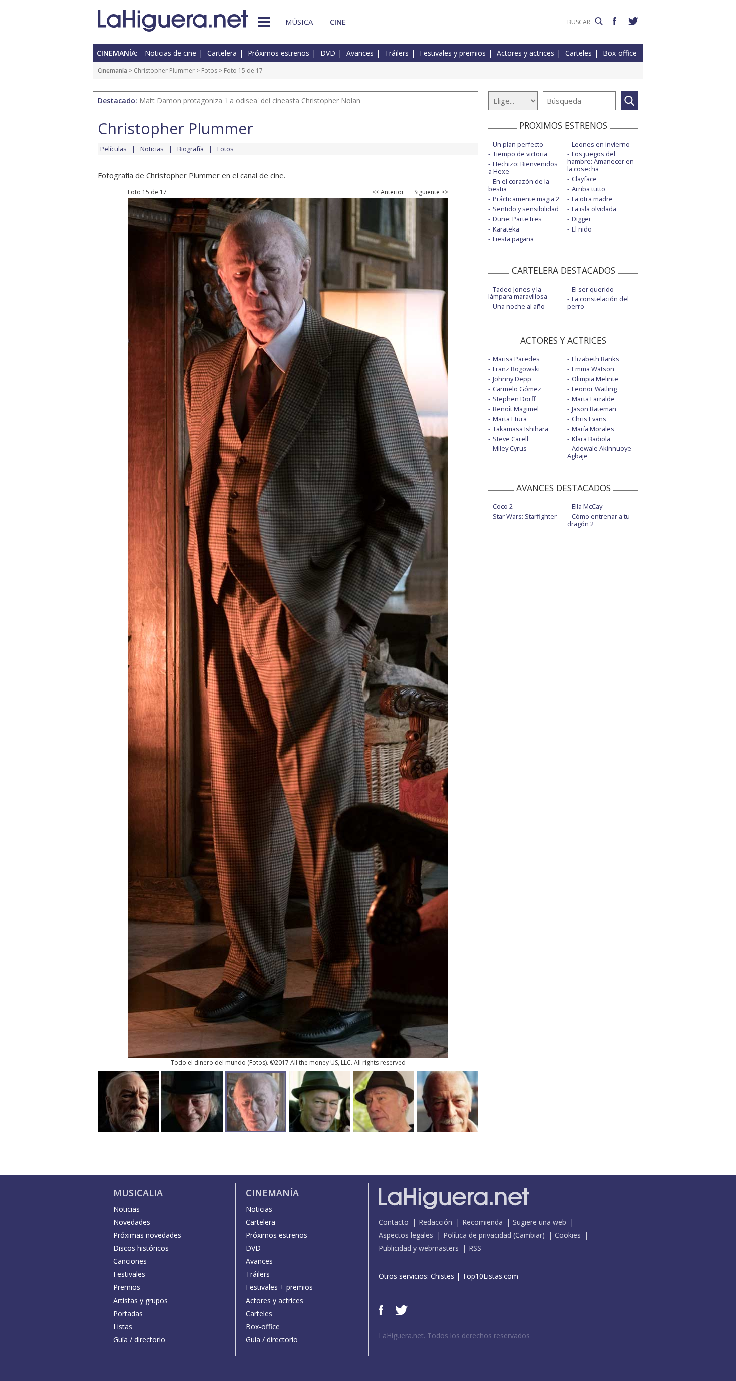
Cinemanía (112, 70)
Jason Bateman (594, 408)
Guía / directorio (139, 1339)
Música (299, 22)
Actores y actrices (525, 53)
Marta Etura (510, 418)
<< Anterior (388, 192)
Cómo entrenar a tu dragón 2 (598, 520)
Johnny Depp (512, 378)
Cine (338, 22)
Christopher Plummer (164, 70)
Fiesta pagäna (513, 238)
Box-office (620, 53)
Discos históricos (141, 1248)
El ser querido (593, 289)
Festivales (129, 1274)
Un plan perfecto (518, 144)
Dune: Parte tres (517, 218)
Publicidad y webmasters (419, 1248)
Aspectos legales (406, 1235)
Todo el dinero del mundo (208, 1062)
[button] (264, 22)
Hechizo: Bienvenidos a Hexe (523, 167)
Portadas (128, 1313)
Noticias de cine (170, 53)
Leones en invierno (601, 144)
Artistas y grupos (140, 1300)
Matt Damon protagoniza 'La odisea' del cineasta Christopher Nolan (249, 100)
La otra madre (592, 198)
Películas (113, 148)
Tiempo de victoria (520, 153)
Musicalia (138, 1193)
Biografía (190, 148)
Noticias (152, 148)
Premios (126, 1287)
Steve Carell (510, 438)
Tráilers (397, 53)
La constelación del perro (598, 302)
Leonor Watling (594, 388)
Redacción (435, 1222)
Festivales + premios (279, 1287)
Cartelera (222, 53)
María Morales (593, 428)
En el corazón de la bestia (518, 185)
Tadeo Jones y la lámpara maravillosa (517, 293)
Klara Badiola (591, 438)
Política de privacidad (477, 1235)
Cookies (568, 1235)
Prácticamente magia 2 (526, 198)
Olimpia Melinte (595, 378)
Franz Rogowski (516, 368)
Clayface (584, 178)
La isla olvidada (594, 208)
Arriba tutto (588, 188)
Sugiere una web (539, 1222)
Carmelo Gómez (517, 388)
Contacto (394, 1222)
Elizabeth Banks (595, 358)
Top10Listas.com (490, 1276)
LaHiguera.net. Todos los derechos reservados (454, 1335)
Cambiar (528, 1235)
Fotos (209, 70)
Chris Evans (589, 418)
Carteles (578, 53)
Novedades (131, 1222)
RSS (475, 1248)
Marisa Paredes (516, 358)
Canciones (130, 1261)
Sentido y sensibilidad (526, 208)
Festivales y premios (453, 53)
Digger (581, 218)
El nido (582, 229)
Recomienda (482, 1222)
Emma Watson (593, 368)
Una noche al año (519, 306)
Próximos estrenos (278, 53)
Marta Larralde (593, 398)
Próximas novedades (147, 1235)
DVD (327, 53)
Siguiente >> (431, 192)
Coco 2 (503, 506)
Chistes (442, 1276)
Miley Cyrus (510, 448)
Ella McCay (587, 506)
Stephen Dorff (514, 398)
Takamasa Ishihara (520, 428)
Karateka (506, 229)
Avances (360, 53)
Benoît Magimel (516, 408)
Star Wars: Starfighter (525, 516)
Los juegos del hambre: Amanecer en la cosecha (600, 161)
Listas (122, 1326)
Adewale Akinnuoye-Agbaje (600, 452)
